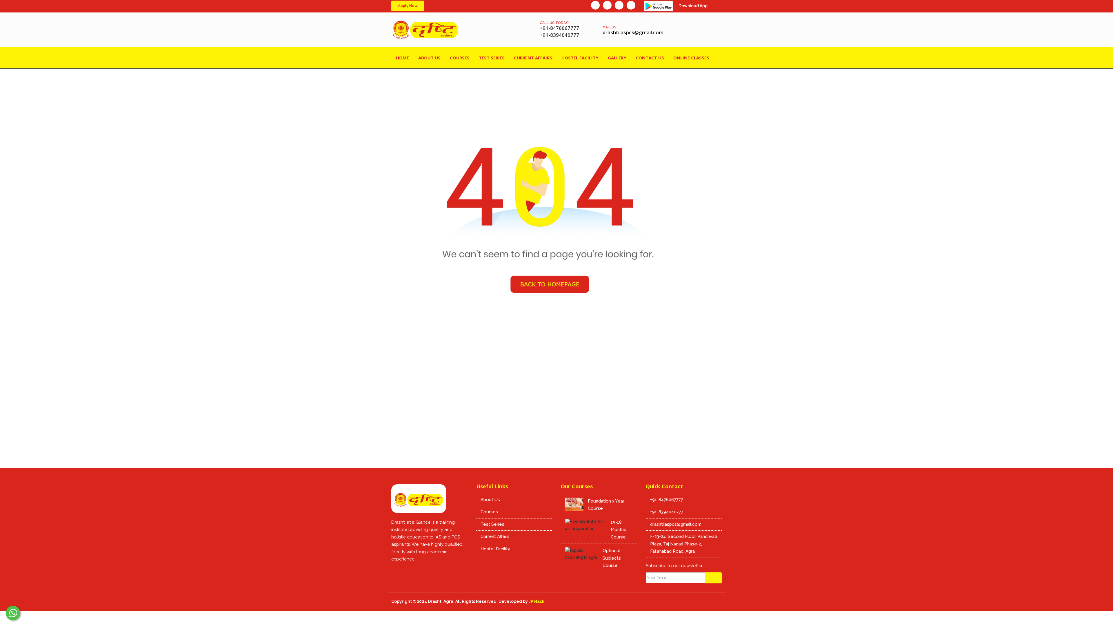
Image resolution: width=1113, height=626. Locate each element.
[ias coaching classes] (419, 571)
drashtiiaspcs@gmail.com (675, 524)
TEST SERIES (492, 58)
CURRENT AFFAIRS (533, 58)
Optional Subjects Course (612, 558)
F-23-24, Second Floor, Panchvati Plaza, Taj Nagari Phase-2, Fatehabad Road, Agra (683, 544)
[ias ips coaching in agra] (418, 500)
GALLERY (617, 58)
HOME (402, 58)
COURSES (460, 58)
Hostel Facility (495, 549)
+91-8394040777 (666, 511)
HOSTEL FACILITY (580, 58)
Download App (693, 5)
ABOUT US (429, 58)
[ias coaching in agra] (595, 5)
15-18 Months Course (618, 530)
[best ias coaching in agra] (395, 571)
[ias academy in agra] (619, 5)
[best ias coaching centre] (425, 30)
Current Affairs (495, 536)
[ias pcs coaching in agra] (607, 5)
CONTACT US (650, 58)
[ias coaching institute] (431, 571)
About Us (490, 499)
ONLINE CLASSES (691, 58)
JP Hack (536, 601)
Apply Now (408, 5)
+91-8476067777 (666, 499)
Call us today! (554, 23)
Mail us (609, 27)
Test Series (492, 524)
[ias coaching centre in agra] (556, 201)
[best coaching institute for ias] (407, 571)
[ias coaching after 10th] (631, 5)
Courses (489, 511)
